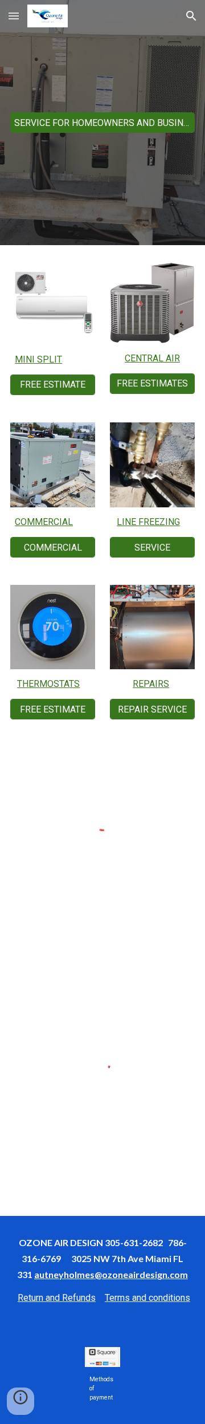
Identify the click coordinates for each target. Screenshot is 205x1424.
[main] (52, 360)
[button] (13, 15)
